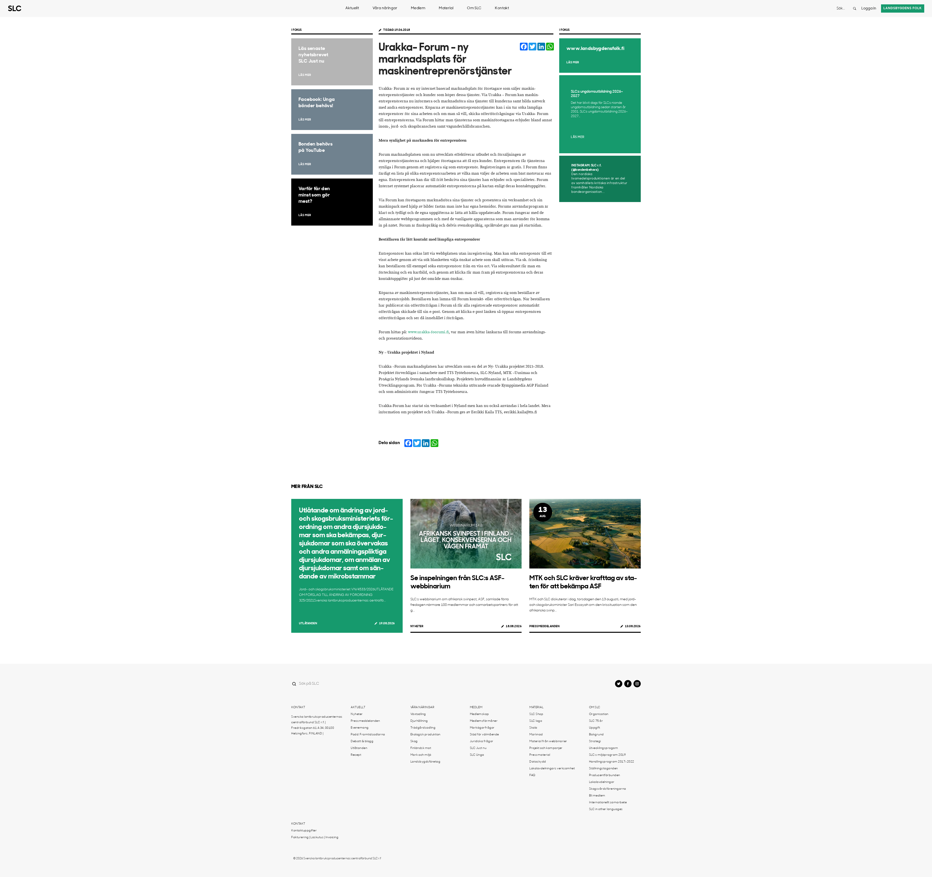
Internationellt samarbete (608, 802)
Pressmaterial (539, 755)
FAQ (532, 775)
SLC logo (535, 721)
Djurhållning (419, 721)
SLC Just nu (478, 748)
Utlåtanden (308, 623)
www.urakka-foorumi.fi (428, 332)
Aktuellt (352, 8)
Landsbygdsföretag (425, 761)
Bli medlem (597, 795)
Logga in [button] (868, 8)
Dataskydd (537, 761)
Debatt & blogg (362, 741)
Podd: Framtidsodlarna (368, 734)
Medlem (418, 8)
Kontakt (502, 8)
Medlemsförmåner (484, 721)
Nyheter (417, 626)
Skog (414, 741)
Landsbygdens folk (902, 8)
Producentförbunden (604, 775)
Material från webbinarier (548, 741)
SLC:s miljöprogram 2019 (607, 755)
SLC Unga (477, 755)
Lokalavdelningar (602, 782)
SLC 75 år (596, 721)
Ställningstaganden (603, 768)
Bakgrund (596, 734)
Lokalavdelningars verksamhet (552, 768)
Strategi (595, 741)
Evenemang (360, 727)
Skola (533, 727)
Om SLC (474, 8)
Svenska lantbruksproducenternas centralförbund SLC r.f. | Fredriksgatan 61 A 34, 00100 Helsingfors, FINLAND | (316, 725)
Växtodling (418, 714)
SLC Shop (536, 714)
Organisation (598, 714)
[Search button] (855, 8)
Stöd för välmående (484, 734)
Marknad (536, 734)
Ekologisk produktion (425, 734)
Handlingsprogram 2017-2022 (611, 761)
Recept (356, 755)
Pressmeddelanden (544, 626)
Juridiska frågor (481, 741)
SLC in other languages (606, 809)
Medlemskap (479, 714)
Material (446, 8)
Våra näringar (385, 8)
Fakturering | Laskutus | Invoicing (314, 837)
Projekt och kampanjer (546, 748)
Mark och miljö (420, 755)
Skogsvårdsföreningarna (607, 789)
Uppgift (594, 727)
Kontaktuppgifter (304, 830)
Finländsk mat (420, 748)
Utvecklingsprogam (603, 748)
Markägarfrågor (482, 727)
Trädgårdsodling (423, 727)
